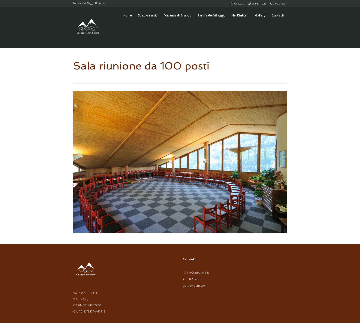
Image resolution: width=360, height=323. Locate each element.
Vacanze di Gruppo (177, 15)
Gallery (260, 15)
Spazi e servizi (148, 15)
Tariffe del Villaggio (211, 15)
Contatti (278, 15)
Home (127, 15)
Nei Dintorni (240, 15)
